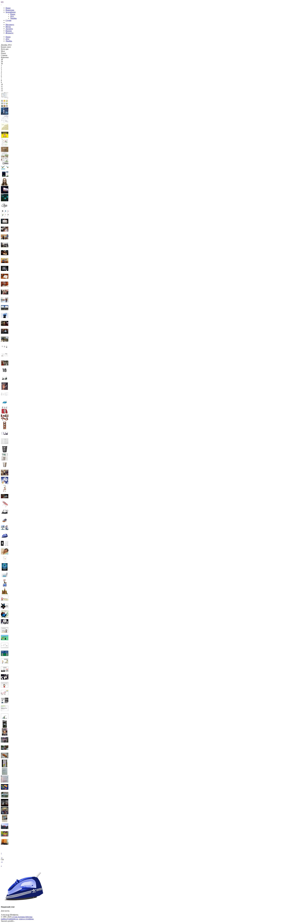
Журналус (9, 33)
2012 (12, 16)
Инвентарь (10, 10)
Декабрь (13, 18)
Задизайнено (11, 12)
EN (2, 2)
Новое (8, 8)
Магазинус (10, 25)
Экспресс (9, 29)
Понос (12, 14)
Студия (8, 20)
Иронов (9, 31)
